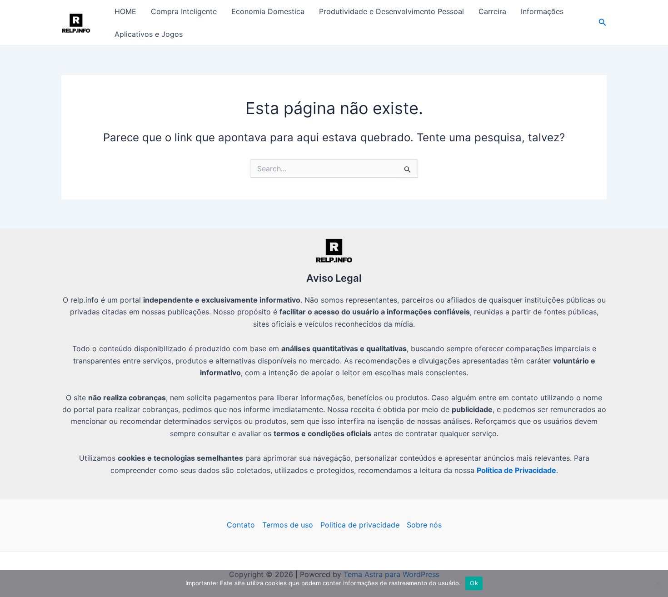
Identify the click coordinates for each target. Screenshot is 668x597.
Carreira (492, 11)
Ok (474, 583)
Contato (241, 524)
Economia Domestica (267, 11)
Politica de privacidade (359, 524)
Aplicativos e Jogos (149, 34)
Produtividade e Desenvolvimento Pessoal (391, 11)
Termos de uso (287, 524)
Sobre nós (424, 524)
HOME (125, 11)
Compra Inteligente (184, 11)
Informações (542, 11)
